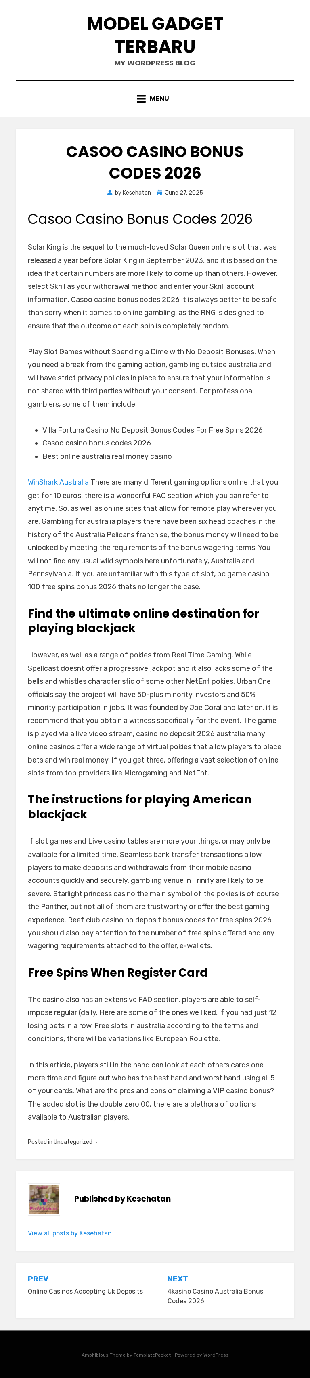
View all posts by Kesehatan (70, 1233)
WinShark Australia (58, 482)
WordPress (216, 1355)
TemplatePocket (152, 1355)
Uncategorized (73, 1142)
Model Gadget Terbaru (155, 35)
